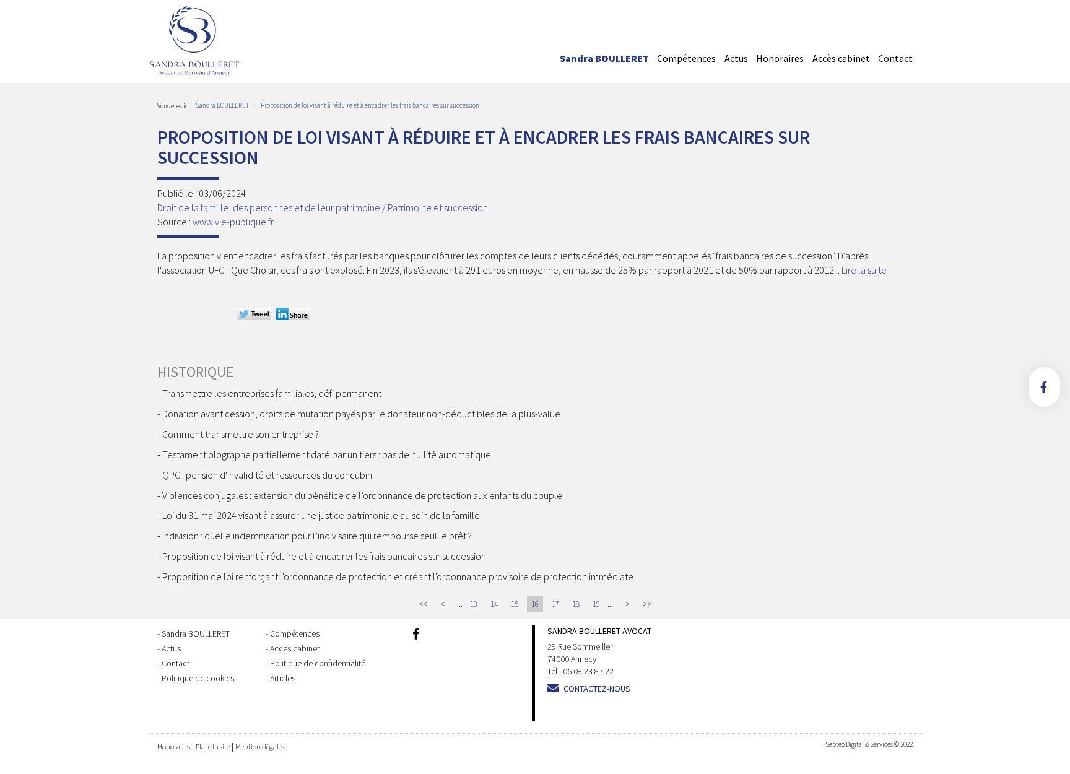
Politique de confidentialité (317, 663)
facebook (1044, 387)
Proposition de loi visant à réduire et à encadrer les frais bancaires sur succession (370, 105)
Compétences (686, 58)
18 (576, 604)
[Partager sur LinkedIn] (295, 315)
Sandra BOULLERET (604, 58)
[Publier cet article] (255, 315)
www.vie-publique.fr (233, 221)
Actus (736, 58)
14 (494, 604)
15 (514, 604)
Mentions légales (259, 746)
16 (535, 604)
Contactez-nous (596, 688)
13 (473, 604)
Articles (282, 678)
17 (555, 604)
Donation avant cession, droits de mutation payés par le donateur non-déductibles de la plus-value (361, 413)
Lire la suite (864, 270)
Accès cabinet (841, 58)
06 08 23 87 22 (588, 671)
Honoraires (780, 58)
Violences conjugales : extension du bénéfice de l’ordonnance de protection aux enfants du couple (362, 495)
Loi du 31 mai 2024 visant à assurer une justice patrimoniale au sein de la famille (321, 515)
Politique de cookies (198, 678)
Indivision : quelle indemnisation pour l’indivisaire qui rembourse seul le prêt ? (319, 535)
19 (596, 604)
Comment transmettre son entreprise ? (240, 434)
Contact (895, 58)
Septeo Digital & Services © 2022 (869, 744)
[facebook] (416, 635)
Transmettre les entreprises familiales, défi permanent (271, 393)
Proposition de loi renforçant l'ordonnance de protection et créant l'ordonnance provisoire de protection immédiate (397, 576)
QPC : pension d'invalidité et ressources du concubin (267, 475)
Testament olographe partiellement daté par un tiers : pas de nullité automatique (326, 454)
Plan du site (213, 746)
